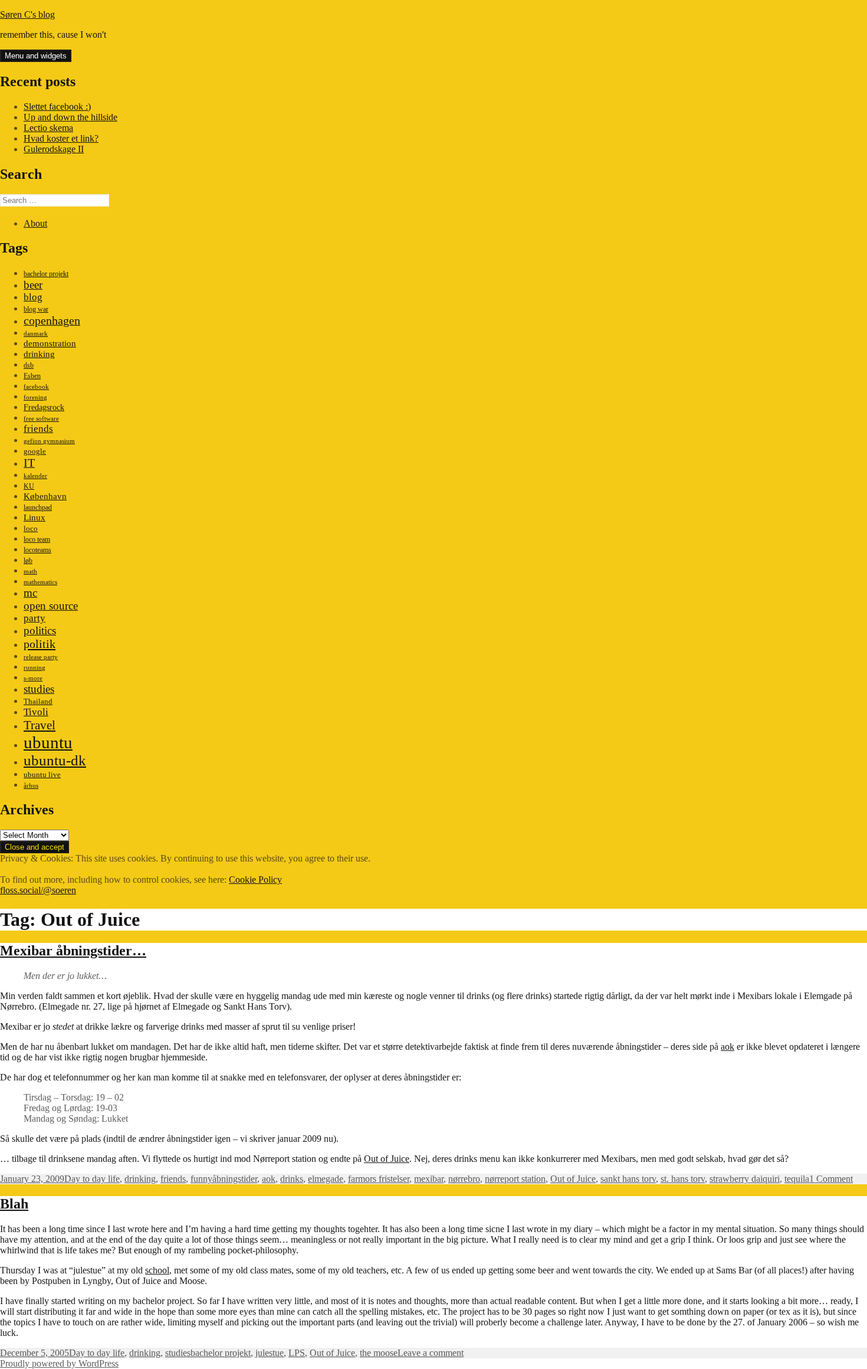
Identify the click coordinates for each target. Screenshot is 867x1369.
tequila (796, 1179)
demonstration (50, 343)
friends (38, 428)
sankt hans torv (628, 1179)
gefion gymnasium (49, 441)
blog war (36, 309)
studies (39, 689)
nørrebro (464, 1179)
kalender (35, 476)
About (35, 223)
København (45, 496)
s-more (33, 678)
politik (39, 643)
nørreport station (515, 1179)
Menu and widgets (36, 55)
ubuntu (48, 742)
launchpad (38, 507)
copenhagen (52, 320)
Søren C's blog (27, 14)
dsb (29, 365)
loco (31, 528)
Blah (14, 1203)
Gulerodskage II (54, 149)
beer (33, 285)
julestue (269, 1353)
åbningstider (234, 1179)
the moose (379, 1353)
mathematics (40, 582)
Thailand (38, 701)
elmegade (325, 1179)
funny (201, 1179)
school (157, 1270)
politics (40, 630)
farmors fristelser (378, 1179)
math (30, 571)
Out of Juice (386, 1159)
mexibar (429, 1179)
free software (41, 418)
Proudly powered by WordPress (59, 1363)
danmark (36, 333)
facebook (36, 387)
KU (29, 486)
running (34, 667)
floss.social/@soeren (38, 890)
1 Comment (831, 1179)
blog (33, 297)
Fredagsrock (44, 407)
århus (31, 785)
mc (30, 593)
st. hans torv (683, 1179)
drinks (291, 1179)
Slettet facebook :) (57, 106)
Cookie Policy (255, 880)
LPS (296, 1353)
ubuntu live (42, 775)
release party (41, 657)
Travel (39, 725)
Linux (34, 517)
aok (727, 1047)
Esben (32, 375)
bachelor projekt (46, 273)
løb (28, 560)
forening (35, 397)
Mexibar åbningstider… (73, 950)
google (35, 451)
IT (29, 462)
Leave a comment (431, 1353)
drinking (39, 354)
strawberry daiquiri (745, 1179)
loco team (37, 539)
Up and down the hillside (70, 117)
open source (51, 606)
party (34, 618)
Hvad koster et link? (61, 138)
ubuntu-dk (55, 760)
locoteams (37, 550)
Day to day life (92, 1179)
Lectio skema (48, 128)
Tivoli (36, 712)
